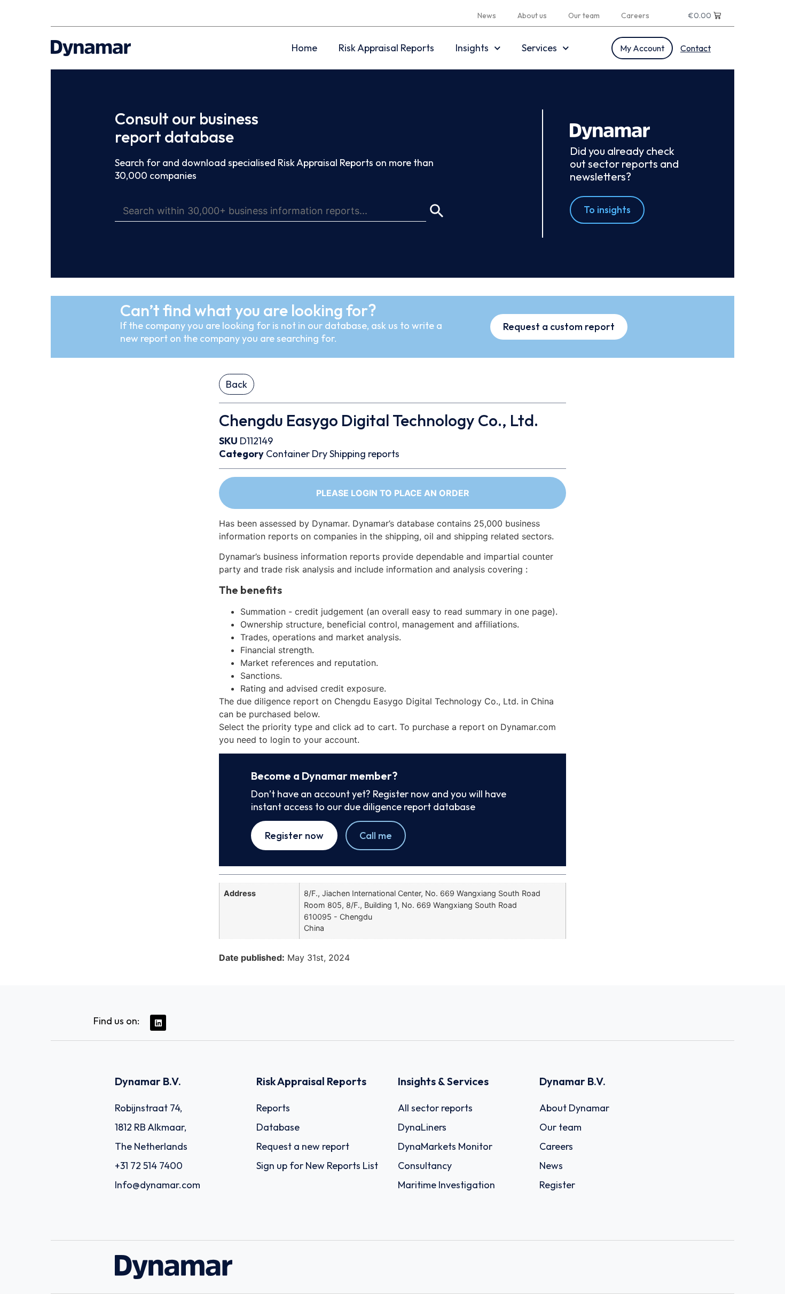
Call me (375, 835)
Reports (273, 1108)
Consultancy (425, 1165)
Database (278, 1127)
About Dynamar (574, 1108)
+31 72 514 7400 (149, 1165)
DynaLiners (422, 1127)
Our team (584, 15)
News (486, 15)
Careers (635, 15)
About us (532, 15)
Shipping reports (364, 454)
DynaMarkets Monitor (445, 1146)
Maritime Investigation (446, 1185)
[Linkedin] (158, 1023)
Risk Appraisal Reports (386, 48)
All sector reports (435, 1108)
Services (539, 48)
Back (236, 384)
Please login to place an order (392, 493)
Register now (294, 835)
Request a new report (302, 1146)
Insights (472, 48)
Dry (319, 454)
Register (557, 1185)
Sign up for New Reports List (317, 1165)
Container (288, 454)
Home (304, 48)
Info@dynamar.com (157, 1185)
